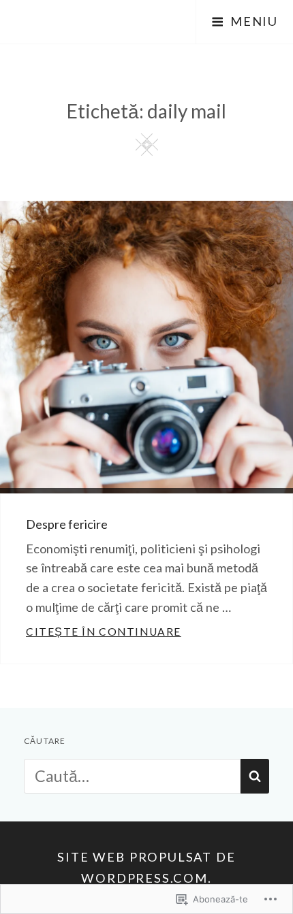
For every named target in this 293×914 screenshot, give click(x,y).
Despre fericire (67, 524)
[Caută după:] (132, 775)
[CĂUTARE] (255, 776)
